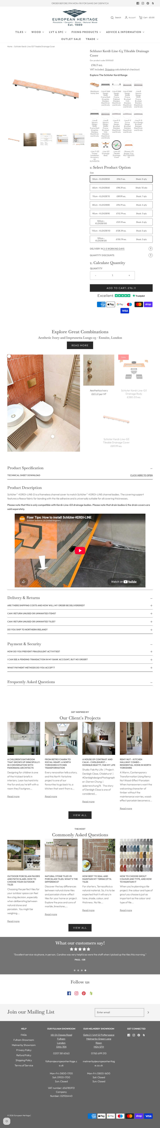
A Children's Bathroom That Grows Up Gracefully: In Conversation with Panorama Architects (23, 763)
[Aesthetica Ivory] (98, 370)
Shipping (109, 69)
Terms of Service (24, 1065)
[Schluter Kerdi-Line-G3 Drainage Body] (133, 370)
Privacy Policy (23, 1050)
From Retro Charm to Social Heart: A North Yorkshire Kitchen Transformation (58, 763)
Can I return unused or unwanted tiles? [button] (31, 621)
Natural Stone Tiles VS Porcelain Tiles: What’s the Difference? (61, 879)
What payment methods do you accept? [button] (31, 667)
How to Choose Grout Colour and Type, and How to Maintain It (136, 879)
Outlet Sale (71, 39)
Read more (80, 345)
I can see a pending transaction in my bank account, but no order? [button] (47, 659)
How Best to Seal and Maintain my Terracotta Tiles (96, 879)
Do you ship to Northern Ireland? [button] (27, 629)
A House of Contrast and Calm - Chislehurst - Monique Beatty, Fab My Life (98, 762)
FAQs (24, 1034)
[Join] (148, 1012)
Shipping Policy (24, 1060)
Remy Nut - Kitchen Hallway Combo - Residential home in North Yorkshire (135, 763)
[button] (13, 139)
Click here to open (141, 475)
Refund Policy (23, 1055)
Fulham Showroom (23, 1039)
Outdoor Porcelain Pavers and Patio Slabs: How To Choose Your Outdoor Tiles (23, 880)
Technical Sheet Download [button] (80, 475)
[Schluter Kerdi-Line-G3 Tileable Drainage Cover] (116, 418)
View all (80, 815)
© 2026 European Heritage (18, 1115)
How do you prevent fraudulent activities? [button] (33, 651)
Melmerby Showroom (24, 1045)
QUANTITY (96, 268)
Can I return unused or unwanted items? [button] (31, 613)
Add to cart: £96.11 (121, 288)
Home (9, 46)
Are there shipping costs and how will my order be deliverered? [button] (46, 605)
